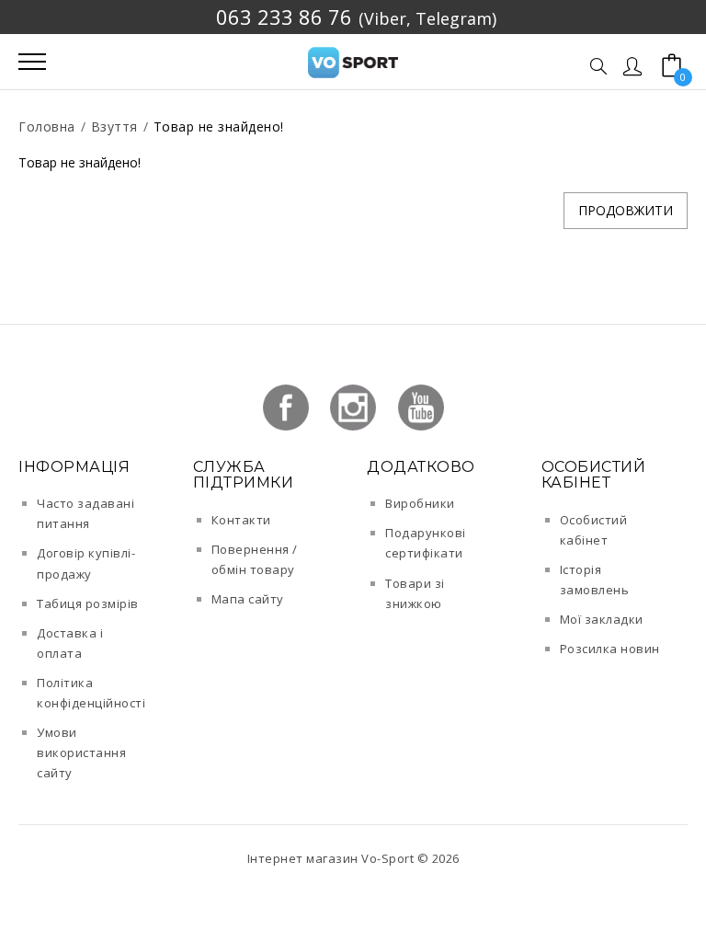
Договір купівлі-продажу (86, 563)
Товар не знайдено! (219, 126)
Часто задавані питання (85, 513)
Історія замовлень (595, 579)
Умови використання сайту (81, 752)
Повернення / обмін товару (254, 559)
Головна (46, 126)
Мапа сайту (247, 599)
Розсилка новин (610, 648)
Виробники (420, 503)
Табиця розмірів (88, 603)
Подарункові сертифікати (425, 542)
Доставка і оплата (70, 643)
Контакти (241, 519)
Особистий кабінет (594, 529)
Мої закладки (601, 619)
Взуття (114, 126)
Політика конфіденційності (91, 692)
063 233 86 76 (284, 16)
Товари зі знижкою (415, 593)
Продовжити (625, 210)
